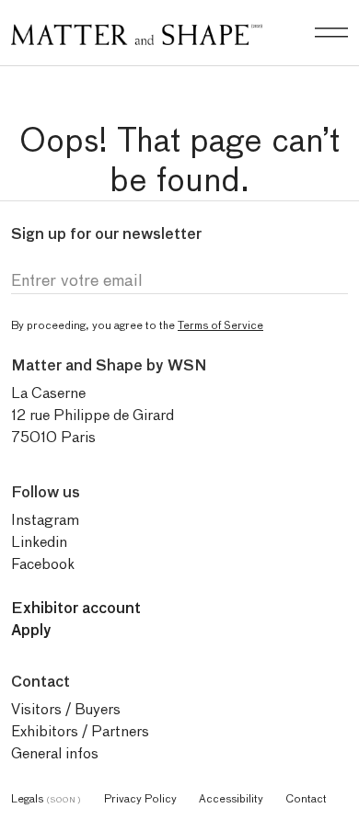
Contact (306, 798)
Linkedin (39, 541)
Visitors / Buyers (66, 709)
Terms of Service (220, 325)
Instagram (45, 519)
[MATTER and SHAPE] (136, 30)
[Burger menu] (331, 33)
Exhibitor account (76, 608)
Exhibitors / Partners (80, 731)
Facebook (43, 564)
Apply (31, 630)
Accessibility (231, 798)
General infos (54, 753)
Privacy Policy (140, 798)
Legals (46, 798)
